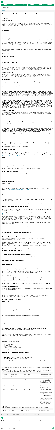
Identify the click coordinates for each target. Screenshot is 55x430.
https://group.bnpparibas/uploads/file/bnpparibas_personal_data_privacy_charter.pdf (18, 189)
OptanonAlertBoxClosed (5, 379)
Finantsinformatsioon (40, 4)
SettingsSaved (4, 410)
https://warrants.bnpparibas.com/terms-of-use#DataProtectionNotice (12, 155)
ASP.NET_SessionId (5, 385)
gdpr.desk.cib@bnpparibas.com (6, 213)
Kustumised (5, 4)
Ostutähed (14, 4)
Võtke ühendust (15, 428)
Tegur (23, 4)
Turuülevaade (32, 4)
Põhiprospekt (49, 4)
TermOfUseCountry (5, 374)
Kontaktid (10, 428)
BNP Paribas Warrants (4, 10)
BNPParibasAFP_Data (5, 389)
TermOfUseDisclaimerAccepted (6, 376)
